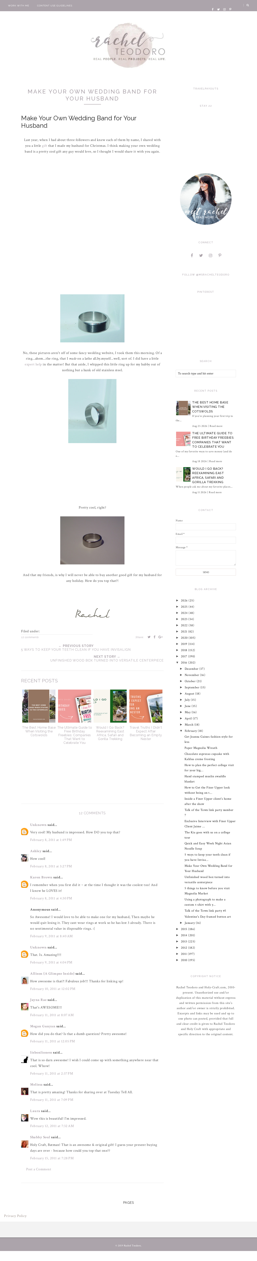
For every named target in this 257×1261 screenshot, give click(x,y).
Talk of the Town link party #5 (205, 911)
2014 (184, 935)
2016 (184, 663)
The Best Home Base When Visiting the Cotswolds (210, 407)
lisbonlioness (41, 1052)
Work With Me (18, 5)
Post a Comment (38, 1169)
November (192, 675)
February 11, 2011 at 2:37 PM (51, 1073)
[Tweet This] (149, 637)
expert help (34, 364)
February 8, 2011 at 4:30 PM (51, 898)
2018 (184, 650)
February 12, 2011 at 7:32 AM (52, 1126)
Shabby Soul (40, 1137)
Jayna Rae (38, 1000)
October (191, 681)
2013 (184, 941)
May (188, 712)
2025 (185, 607)
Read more (216, 426)
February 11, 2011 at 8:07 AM (52, 1015)
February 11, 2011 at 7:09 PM (51, 1099)
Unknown (38, 825)
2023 (185, 619)
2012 (184, 948)
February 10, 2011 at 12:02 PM (52, 988)
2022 (185, 625)
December (192, 669)
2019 (184, 644)
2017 (184, 656)
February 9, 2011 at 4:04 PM (51, 962)
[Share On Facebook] (155, 637)
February (191, 731)
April (189, 718)
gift (45, 145)
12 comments (30, 637)
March (189, 725)
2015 (184, 929)
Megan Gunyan (42, 1026)
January (190, 923)
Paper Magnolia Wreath (201, 748)
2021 (184, 631)
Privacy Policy (15, 1216)
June (188, 706)
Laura (35, 1111)
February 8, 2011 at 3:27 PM (51, 866)
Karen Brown (41, 877)
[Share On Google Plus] (160, 637)
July (188, 700)
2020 (185, 638)
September (192, 687)
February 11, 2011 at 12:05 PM (52, 1041)
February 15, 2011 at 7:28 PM (52, 1158)
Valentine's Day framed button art (208, 917)
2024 (185, 613)
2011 (184, 954)
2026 (185, 600)
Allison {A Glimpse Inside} (52, 973)
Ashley (36, 851)
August (190, 694)
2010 (184, 960)
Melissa (36, 1084)
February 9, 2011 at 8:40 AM (51, 936)
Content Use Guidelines (54, 5)
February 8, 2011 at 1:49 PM (51, 840)
